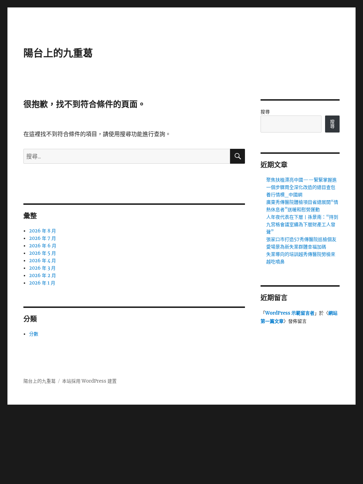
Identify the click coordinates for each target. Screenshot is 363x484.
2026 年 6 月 (42, 246)
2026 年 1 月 (42, 283)
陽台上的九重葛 (58, 53)
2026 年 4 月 (42, 261)
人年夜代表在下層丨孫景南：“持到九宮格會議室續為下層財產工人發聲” (302, 224)
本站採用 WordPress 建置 (89, 381)
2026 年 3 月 (42, 268)
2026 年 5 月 (42, 253)
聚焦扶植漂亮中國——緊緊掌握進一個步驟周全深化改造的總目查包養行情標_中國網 (301, 187)
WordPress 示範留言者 (289, 313)
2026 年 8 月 (42, 231)
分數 (33, 334)
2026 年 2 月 (42, 275)
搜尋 (265, 112)
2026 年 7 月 (42, 238)
